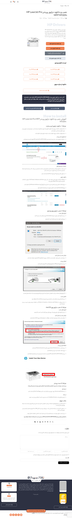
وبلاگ (65, 6)
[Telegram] (21, 515)
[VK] (47, 422)
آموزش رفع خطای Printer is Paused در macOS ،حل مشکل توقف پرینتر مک (11, 66)
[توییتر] (52, 422)
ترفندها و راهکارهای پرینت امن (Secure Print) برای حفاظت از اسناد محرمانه (11, 46)
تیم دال (65, 515)
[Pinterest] (11, 515)
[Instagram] (18, 515)
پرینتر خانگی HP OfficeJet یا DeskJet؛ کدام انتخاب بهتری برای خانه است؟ (11, 52)
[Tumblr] (13, 515)
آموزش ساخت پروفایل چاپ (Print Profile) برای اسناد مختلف (11, 59)
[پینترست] (45, 422)
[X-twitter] (16, 515)
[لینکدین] (40, 422)
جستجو (15, 32)
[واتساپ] (37, 422)
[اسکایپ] (35, 422)
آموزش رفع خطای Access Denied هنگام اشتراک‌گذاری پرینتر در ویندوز (11, 73)
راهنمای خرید (14, 20)
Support (50, 18)
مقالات (15, 25)
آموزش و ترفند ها (13, 16)
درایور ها (61, 6)
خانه (68, 6)
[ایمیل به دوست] (42, 422)
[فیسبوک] (50, 422)
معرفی (15, 23)
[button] (11, 2)
